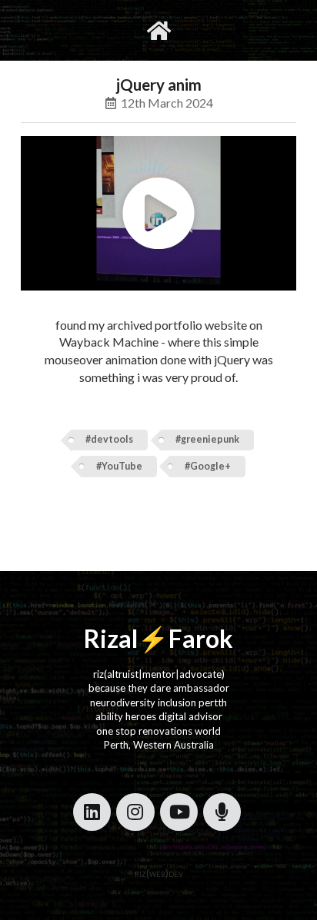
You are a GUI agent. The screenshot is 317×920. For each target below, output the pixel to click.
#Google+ (208, 466)
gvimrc (96, 30)
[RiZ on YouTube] (179, 812)
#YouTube (119, 466)
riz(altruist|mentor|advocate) (159, 674)
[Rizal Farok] (159, 30)
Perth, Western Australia (159, 745)
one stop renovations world (158, 731)
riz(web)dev (159, 873)
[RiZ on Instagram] (135, 812)
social (207, 30)
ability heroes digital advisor (158, 716)
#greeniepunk (207, 439)
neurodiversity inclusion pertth (158, 702)
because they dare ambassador (158, 688)
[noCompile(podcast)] (222, 812)
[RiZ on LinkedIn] (92, 812)
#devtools (109, 439)
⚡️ (153, 638)
